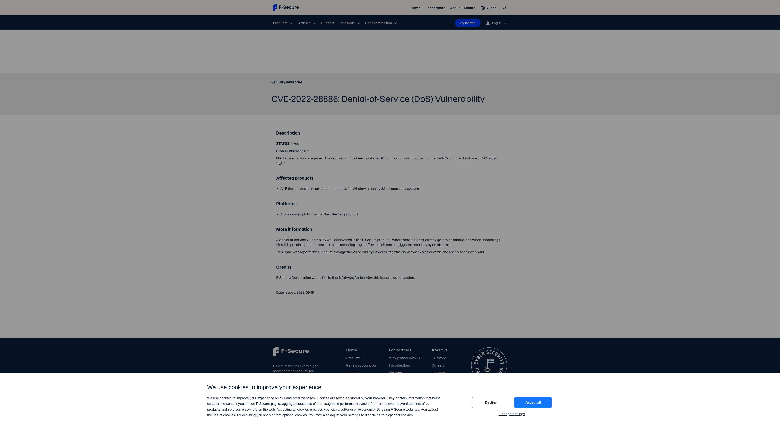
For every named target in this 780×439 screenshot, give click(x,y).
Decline (491, 402)
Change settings (512, 414)
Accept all (533, 402)
